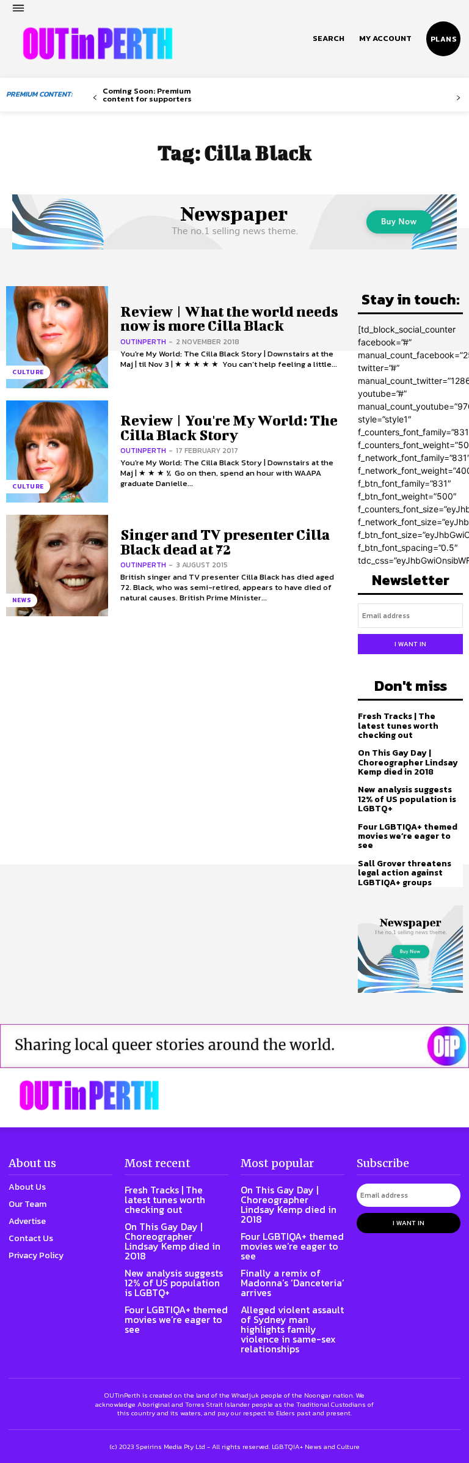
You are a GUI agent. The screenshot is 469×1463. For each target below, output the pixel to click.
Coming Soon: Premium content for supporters (147, 95)
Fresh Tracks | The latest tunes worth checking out (398, 726)
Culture (28, 372)
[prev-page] (95, 98)
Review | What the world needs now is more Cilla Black (229, 318)
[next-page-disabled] (458, 98)
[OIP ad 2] (234, 1045)
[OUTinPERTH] (98, 43)
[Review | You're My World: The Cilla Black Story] (57, 451)
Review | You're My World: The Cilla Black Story (229, 427)
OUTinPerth (143, 341)
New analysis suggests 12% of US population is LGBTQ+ (407, 799)
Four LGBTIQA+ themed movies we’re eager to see (407, 836)
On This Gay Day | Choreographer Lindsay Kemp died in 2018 (408, 762)
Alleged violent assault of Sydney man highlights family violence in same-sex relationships (292, 1329)
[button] (328, 38)
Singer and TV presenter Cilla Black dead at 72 (225, 541)
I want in (410, 644)
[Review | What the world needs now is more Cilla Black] (57, 337)
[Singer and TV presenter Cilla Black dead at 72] (57, 566)
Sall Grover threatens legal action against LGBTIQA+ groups (404, 873)
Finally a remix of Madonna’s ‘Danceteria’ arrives (292, 1283)
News (21, 600)
